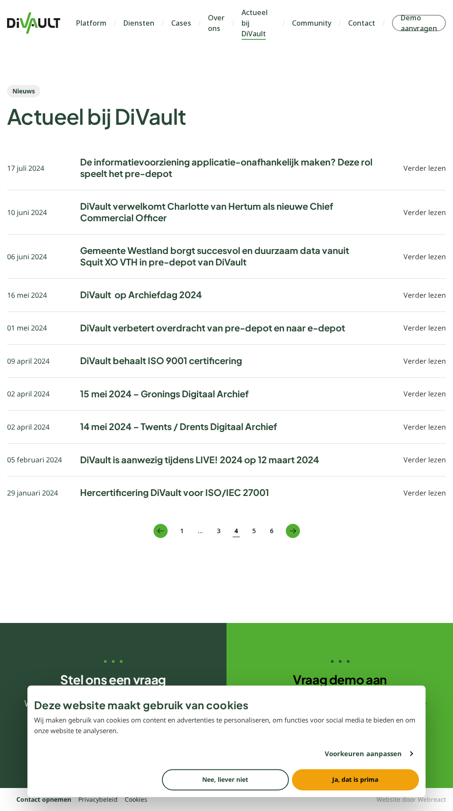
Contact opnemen (43, 799)
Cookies (136, 799)
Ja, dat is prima (355, 779)
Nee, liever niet (225, 779)
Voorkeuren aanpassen (363, 754)
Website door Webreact (411, 799)
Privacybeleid (98, 799)
